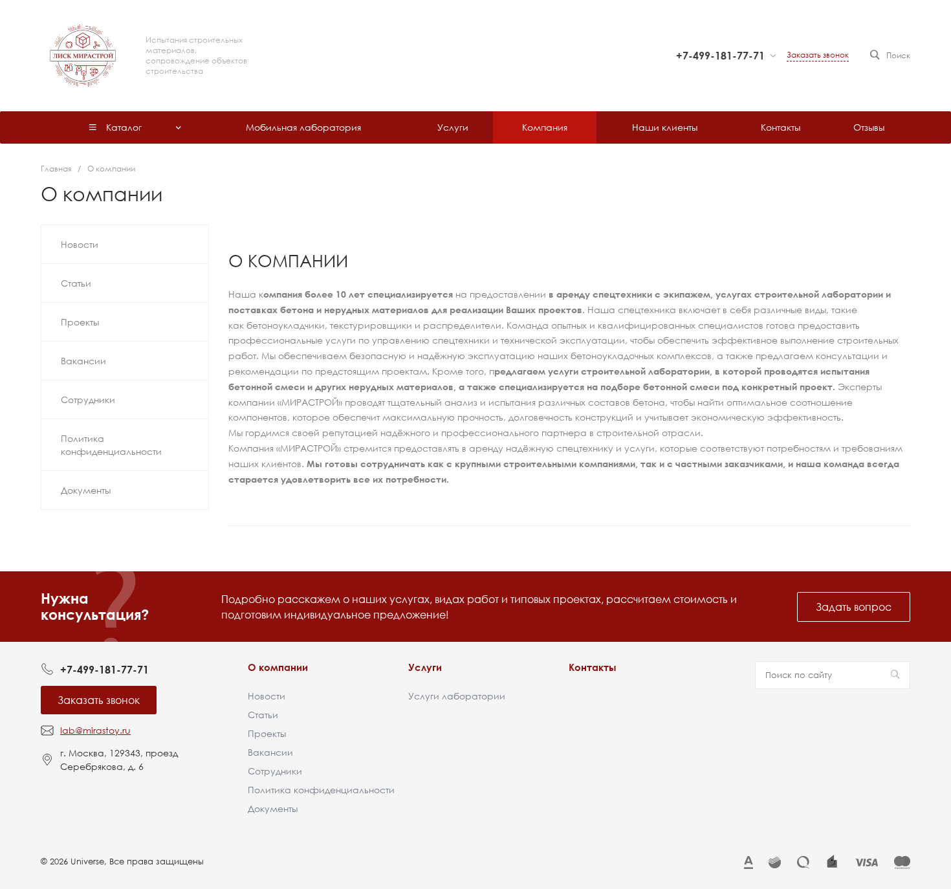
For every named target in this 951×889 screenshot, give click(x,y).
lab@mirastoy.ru (95, 730)
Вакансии (270, 752)
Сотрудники (275, 771)
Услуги (425, 667)
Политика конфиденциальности (321, 790)
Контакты (593, 667)
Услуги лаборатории (456, 696)
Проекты (267, 733)
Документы (273, 808)
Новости (266, 696)
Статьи (263, 714)
